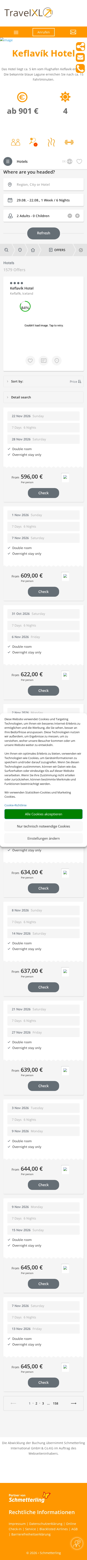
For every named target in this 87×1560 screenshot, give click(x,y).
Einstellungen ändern (43, 838)
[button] (68, 35)
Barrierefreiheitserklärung (31, 1534)
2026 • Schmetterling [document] (45, 1553)
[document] (43, 54)
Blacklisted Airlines (53, 1529)
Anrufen (43, 32)
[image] (6, 40)
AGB (74, 1529)
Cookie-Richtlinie (15, 805)
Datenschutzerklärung (45, 1524)
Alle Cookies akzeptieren (43, 814)
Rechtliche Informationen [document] (42, 1512)
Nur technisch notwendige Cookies (43, 826)
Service (30, 1529)
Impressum (17, 1524)
